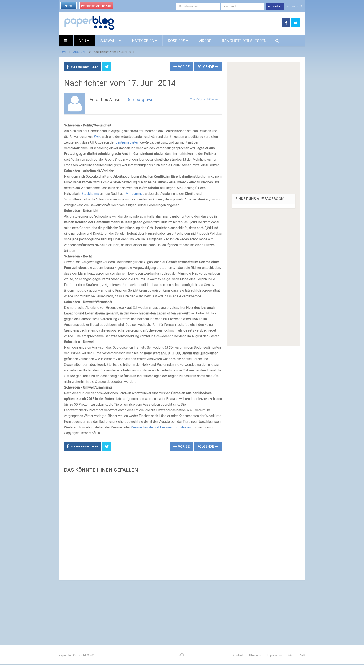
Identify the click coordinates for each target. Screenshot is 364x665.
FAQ (290, 655)
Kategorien (143, 40)
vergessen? (294, 6)
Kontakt (238, 655)
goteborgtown (139, 99)
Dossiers (176, 40)
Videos (205, 40)
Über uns (255, 655)
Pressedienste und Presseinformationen (161, 427)
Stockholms (90, 194)
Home (69, 5)
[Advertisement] (143, 525)
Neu (83, 40)
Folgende (206, 67)
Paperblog (65, 655)
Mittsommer (134, 194)
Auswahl (109, 40)
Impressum (274, 655)
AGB (302, 655)
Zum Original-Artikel (202, 99)
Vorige (183, 67)
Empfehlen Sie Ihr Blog (96, 5)
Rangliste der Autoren (244, 40)
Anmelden (274, 6)
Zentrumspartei (126, 142)
